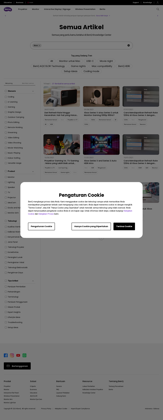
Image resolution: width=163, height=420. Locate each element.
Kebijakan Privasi (46, 214)
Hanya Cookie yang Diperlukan (91, 226)
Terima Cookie (124, 226)
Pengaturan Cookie (41, 226)
